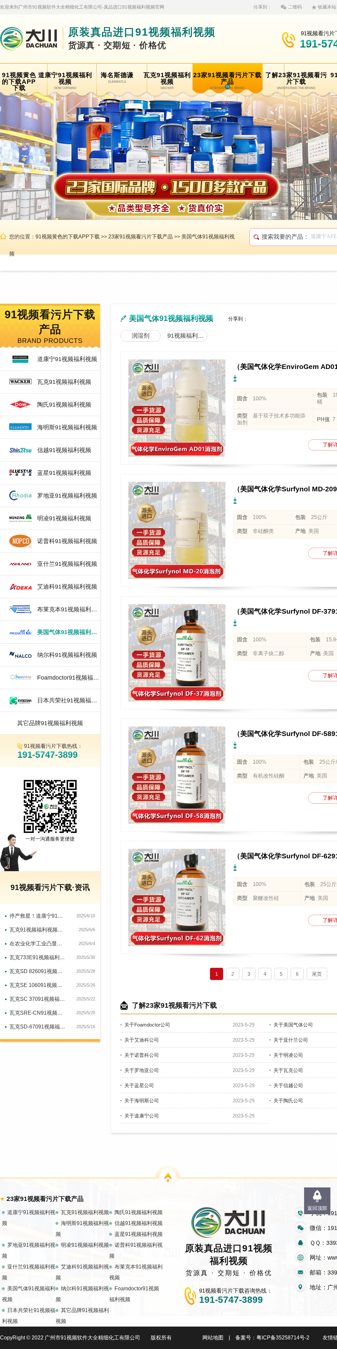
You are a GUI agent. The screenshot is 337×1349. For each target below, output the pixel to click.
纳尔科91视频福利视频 (67, 655)
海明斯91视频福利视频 (67, 427)
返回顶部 (317, 1208)
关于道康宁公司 (141, 1116)
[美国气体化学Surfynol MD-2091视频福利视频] (176, 530)
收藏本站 (327, 7)
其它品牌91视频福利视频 (50, 723)
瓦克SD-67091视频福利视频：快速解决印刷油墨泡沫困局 (38, 1026)
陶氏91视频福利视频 (64, 404)
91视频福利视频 (187, 335)
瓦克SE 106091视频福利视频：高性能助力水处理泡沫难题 (38, 985)
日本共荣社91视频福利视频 (68, 700)
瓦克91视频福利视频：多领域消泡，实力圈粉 (38, 930)
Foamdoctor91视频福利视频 (68, 677)
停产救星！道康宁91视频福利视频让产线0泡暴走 (38, 916)
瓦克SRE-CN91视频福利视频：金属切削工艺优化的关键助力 (38, 1013)
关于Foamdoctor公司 (147, 1024)
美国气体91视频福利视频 (68, 632)
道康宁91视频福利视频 (67, 359)
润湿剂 (140, 335)
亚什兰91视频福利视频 (67, 564)
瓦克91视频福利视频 (64, 382)
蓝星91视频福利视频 (64, 473)
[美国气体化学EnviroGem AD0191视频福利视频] (176, 408)
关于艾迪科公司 (141, 1040)
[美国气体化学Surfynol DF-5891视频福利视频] (176, 775)
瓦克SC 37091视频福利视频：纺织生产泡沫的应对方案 (38, 999)
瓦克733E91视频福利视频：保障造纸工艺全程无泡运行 (38, 957)
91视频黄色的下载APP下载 (68, 236)
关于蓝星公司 (139, 1085)
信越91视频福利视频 (64, 450)
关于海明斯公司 (141, 1100)
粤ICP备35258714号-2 (282, 1337)
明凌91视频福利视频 (64, 518)
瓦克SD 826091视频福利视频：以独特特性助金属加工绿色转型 (38, 971)
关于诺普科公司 (141, 1055)
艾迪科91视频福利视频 (67, 586)
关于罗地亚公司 (141, 1070)
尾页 (317, 974)
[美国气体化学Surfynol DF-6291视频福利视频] (176, 897)
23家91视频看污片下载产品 (140, 236)
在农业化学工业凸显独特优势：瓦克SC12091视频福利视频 (38, 943)
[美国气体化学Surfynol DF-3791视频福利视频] (176, 652)
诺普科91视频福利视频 (67, 541)
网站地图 (212, 1337)
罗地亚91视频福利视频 (67, 495)
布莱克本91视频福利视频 (68, 609)
